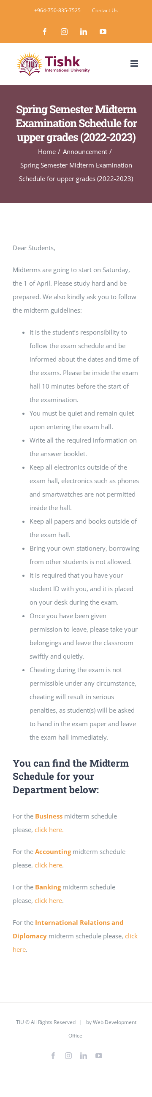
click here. (49, 829)
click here (47, 865)
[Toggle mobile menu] (134, 63)
